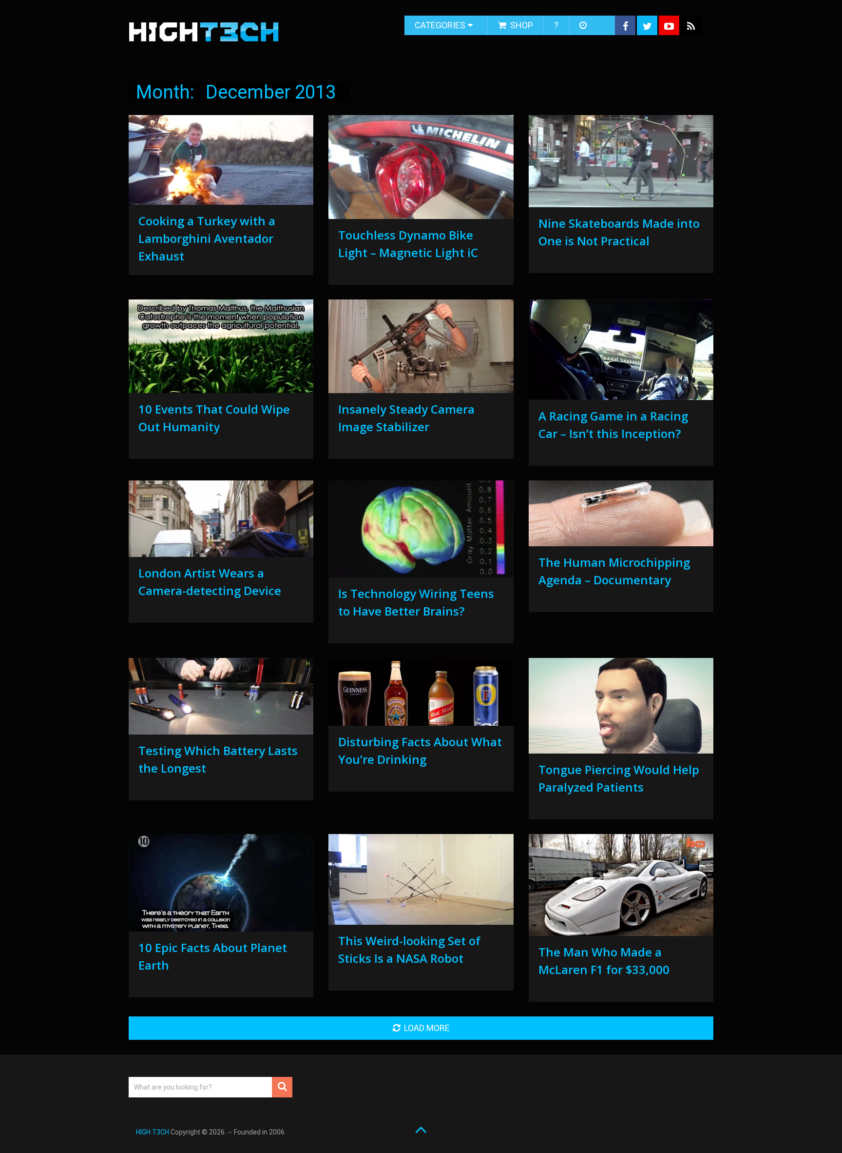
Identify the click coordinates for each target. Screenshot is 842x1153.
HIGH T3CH (152, 1132)
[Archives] (584, 25)
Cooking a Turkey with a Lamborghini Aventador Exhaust (206, 238)
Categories (440, 25)
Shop (520, 25)
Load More (427, 1028)
